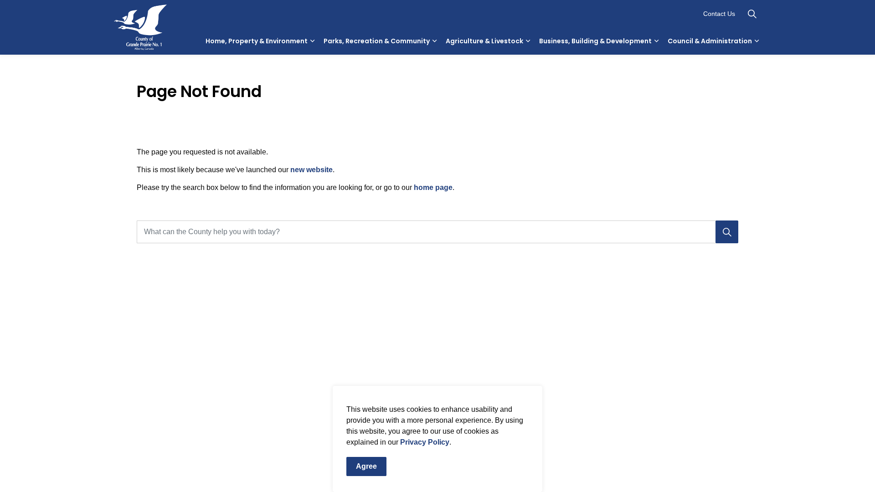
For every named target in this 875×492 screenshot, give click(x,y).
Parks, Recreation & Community (377, 41)
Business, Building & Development (595, 41)
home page (433, 187)
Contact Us (719, 13)
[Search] (726, 231)
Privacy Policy (424, 442)
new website (311, 170)
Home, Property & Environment (257, 41)
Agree (366, 466)
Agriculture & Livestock (484, 41)
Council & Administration (710, 41)
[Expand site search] (752, 13)
